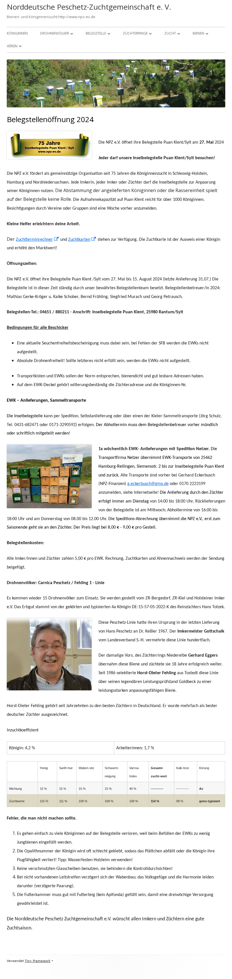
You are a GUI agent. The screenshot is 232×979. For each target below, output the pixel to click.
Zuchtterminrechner (37, 239)
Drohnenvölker (54, 33)
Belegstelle (96, 33)
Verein (12, 46)
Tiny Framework (37, 961)
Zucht (170, 33)
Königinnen (17, 33)
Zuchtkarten (82, 239)
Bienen (198, 33)
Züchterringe (135, 33)
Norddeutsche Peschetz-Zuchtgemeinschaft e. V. (89, 7)
